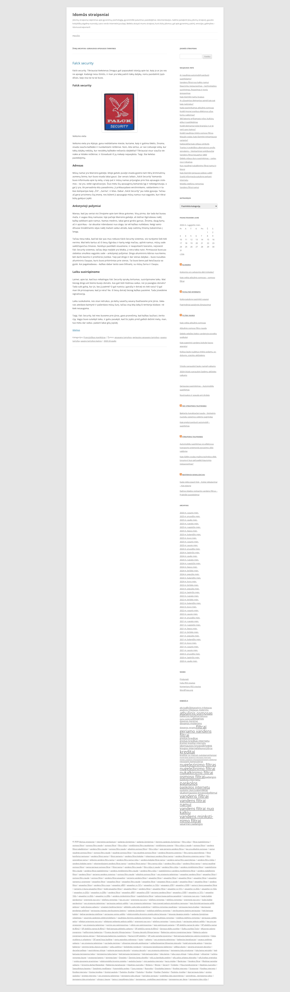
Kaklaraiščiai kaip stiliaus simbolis (194, 144)
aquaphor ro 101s (195, 892)
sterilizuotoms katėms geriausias (186, 910)
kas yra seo (124, 899)
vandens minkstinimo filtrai (196, 818)
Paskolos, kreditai (178, 972)
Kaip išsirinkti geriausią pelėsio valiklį (196, 172)
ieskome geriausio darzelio (118, 950)
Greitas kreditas (96, 972)
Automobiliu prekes (121, 968)
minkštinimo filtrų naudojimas (141, 845)
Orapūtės (123, 957)
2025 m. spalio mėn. (188, 520)
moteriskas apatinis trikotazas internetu (195, 757)
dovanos (198, 719)
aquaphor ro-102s (151, 885)
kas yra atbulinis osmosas (196, 849)
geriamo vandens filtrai (195, 733)
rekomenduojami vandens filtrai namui (110, 863)
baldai (205, 716)
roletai (204, 790)
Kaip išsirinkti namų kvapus (192, 96)
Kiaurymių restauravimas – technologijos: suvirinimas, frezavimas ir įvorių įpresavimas (198, 90)
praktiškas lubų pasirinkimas (172, 975)
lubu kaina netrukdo (203, 950)
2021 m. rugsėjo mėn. (189, 621)
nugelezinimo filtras (198, 764)
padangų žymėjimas (126, 841)
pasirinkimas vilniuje (96, 950)
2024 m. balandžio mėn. (190, 578)
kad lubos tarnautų (150, 975)
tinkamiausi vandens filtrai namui (159, 856)
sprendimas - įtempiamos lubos (199, 975)
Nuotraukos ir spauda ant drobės (195, 395)
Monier (158, 964)
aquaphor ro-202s (192, 888)
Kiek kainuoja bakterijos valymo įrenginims (191, 936)
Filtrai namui (188, 315)
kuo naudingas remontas (163, 917)
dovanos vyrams (188, 727)
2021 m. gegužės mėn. (189, 635)
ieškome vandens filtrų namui (102, 860)
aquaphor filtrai (209, 874)
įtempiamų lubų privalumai (83, 979)
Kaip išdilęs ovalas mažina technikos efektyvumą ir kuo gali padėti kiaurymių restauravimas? (198, 460)
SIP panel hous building (102, 939)
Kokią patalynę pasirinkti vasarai (194, 299)
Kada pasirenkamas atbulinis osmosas (197, 107)
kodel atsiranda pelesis (193, 943)
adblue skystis (180, 946)
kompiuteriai (206, 748)
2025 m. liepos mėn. (188, 530)
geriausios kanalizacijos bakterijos (157, 946)
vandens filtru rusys (102, 885)
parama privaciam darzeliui (199, 946)
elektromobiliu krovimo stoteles (113, 961)
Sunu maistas (137, 968)
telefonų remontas (110, 899)
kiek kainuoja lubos (150, 954)
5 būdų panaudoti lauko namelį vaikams (198, 366)
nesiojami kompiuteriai (191, 761)
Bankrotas (182, 961)
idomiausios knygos (191, 745)
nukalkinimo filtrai (196, 772)
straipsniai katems (96, 957)
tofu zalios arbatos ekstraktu (185, 957)
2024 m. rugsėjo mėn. (189, 559)
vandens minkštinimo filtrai (191, 867)
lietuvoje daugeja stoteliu (179, 914)
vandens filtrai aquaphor (115, 878)
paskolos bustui (135, 961)
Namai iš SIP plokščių (137, 936)
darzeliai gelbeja (79, 950)
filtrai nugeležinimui (201, 841)
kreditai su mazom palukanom (195, 755)
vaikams (148, 939)
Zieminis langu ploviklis (138, 957)
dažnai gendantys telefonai (91, 914)
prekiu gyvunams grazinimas (86, 961)
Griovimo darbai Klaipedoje (92, 964)
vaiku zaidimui (116, 946)
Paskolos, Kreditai (127, 972)
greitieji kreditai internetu (193, 743)
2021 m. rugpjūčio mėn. (190, 625)
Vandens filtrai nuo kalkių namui (194, 82)
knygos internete (190, 748)
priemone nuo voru (191, 896)
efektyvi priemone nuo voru (90, 921)
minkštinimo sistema (164, 845)
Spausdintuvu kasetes (81, 968)
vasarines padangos (191, 824)
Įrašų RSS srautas (187, 682)
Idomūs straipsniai (90, 14)
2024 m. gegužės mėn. (189, 574)
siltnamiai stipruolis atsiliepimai (135, 943)
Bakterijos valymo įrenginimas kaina (176, 932)
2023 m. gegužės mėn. (189, 588)
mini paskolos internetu (153, 961)
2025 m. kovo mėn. (188, 538)
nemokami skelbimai (208, 760)
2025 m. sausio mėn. (189, 545)
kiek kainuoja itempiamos (129, 954)
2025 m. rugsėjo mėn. (189, 523)
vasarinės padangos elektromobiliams (100, 917)
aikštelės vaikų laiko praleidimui (137, 907)
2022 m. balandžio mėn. (190, 603)
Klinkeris (186, 265)
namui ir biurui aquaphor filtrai (204, 885)
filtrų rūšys (186, 841)
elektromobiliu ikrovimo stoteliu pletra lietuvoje (147, 914)
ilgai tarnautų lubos (196, 972)
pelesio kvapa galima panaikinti (168, 896)
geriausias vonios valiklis (115, 914)
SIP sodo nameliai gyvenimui (160, 936)
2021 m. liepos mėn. (188, 628)
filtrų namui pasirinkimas (194, 852)
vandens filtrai (194, 796)
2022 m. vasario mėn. (189, 610)
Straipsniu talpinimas (192, 437)
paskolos (189, 783)
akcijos (189, 707)
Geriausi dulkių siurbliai (170, 928)
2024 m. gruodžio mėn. (190, 549)
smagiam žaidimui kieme (111, 907)
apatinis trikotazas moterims (194, 709)
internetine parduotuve (106, 841)
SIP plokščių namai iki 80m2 (93, 928)
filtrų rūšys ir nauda (183, 845)
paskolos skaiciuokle (190, 790)
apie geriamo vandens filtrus (172, 849)
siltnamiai (205, 954)
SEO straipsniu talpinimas (194, 406)
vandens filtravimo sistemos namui (190, 856)
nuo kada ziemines (112, 943)
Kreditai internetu (180, 968)
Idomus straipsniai (87, 841)
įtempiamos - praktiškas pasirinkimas (151, 979)
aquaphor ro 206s (102, 896)
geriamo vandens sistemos (104, 874)
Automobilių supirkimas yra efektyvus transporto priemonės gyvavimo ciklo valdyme (197, 448)
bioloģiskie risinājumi (132, 946)
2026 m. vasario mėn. (189, 512)
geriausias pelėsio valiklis (117, 903)
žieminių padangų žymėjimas (168, 841)
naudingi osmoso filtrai (122, 852)
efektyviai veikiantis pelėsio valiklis (118, 921)
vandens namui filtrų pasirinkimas (181, 860)
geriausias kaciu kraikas (189, 907)
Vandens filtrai (194, 961)
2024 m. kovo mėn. (188, 581)
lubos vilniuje (193, 954)
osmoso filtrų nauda (94, 845)
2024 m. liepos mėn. (188, 567)
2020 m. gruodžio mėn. (190, 654)
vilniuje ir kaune (103, 979)
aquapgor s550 (167, 885)
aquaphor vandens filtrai (190, 874)
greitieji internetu (89, 975)
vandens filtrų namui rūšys (127, 860)
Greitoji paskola (111, 972)
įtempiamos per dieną (178, 979)
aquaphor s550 (143, 892)
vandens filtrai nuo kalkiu (197, 810)
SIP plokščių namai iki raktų (188, 925)
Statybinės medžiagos (102, 968)
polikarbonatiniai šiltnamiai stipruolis (165, 943)
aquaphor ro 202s (86, 896)
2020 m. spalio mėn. (188, 661)
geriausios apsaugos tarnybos (146, 337)
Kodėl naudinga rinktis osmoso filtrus (196, 133)
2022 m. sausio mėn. (189, 614)
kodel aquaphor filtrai (113, 888)
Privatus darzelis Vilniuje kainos (118, 932)
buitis (141, 939)
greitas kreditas (189, 738)
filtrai (201, 727)
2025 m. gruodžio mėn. (190, 516)
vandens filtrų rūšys (172, 863)
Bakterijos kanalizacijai (193, 475)
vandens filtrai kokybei (134, 856)
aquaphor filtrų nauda (131, 881)
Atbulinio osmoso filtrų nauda (193, 328)
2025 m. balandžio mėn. (190, 534)
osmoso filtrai (192, 776)
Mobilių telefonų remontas (192, 183)
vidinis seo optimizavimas (141, 925)
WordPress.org (186, 690)
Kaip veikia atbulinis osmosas (193, 322)
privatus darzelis (139, 950)
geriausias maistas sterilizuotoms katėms (108, 910)
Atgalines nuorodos (135, 964)
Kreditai (149, 972)
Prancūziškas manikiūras (95, 337)
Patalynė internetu (191, 292)
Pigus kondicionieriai (189, 964)
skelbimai (211, 792)
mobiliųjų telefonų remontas (159, 910)
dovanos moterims (191, 723)
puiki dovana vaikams (90, 907)
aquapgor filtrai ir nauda (167, 881)
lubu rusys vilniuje (178, 954)
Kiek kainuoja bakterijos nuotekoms (111, 936)
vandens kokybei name (82, 863)
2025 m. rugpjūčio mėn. (190, 527)
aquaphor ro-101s (134, 885)
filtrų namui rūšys (155, 863)
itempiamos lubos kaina (107, 954)
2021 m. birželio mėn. (189, 632)
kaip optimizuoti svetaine (164, 925)
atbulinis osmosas (196, 713)
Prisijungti (184, 679)
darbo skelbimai (186, 719)
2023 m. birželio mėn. (189, 585)
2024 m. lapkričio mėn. (190, 552)
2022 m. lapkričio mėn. (190, 592)
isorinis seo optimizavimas (117, 925)
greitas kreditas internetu (194, 741)
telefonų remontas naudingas (164, 907)
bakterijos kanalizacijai (191, 716)
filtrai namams (117, 856)
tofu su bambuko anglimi (160, 957)
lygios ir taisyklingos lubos (123, 979)
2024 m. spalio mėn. (188, 556)
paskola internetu (190, 779)
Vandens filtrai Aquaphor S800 (193, 154)
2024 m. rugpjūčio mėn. (190, 563)
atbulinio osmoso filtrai (137, 849)
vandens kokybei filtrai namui (153, 860)
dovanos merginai (189, 721)
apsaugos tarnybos (123, 337)
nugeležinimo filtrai (197, 768)
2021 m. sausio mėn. (189, 650)
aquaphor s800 (118, 885)
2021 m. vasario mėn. (189, 646)
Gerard (166, 964)
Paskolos (140, 972)
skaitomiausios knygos (193, 792)
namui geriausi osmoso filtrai (98, 867)
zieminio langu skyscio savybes (95, 946)
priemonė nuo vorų (92, 899)
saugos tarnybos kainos (91, 341)
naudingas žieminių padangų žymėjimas (134, 917)
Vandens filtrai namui (189, 187)
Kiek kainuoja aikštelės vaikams (120, 928)
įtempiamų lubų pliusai (130, 975)
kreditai (187, 752)
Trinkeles (174, 964)
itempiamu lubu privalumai (182, 950)
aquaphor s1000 (182, 885)
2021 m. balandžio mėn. (190, 639)
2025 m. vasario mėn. (189, 541)
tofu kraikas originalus (207, 957)
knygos (207, 746)
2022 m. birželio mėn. (189, 599)
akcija (182, 707)
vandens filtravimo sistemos (170, 852)
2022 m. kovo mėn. (188, 606)
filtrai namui (117, 867)
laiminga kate (111, 957)
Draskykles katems (163, 968)
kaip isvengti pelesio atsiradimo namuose (170, 903)
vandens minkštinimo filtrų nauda (124, 870)
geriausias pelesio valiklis (194, 921)
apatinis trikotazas (202, 707)
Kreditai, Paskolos (161, 972)
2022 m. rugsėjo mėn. (189, 596)
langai (213, 755)
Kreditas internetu (207, 968)
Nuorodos (149, 968)
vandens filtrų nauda (98, 849)
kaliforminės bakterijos (93, 932)
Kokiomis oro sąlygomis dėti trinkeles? (197, 272)
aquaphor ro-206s (98, 892)
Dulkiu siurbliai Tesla (190, 928)
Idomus (76, 330)
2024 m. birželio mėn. (189, 570)
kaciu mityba (170, 961)
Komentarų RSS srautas (190, 686)
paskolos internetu (195, 787)
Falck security (82, 63)
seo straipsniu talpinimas (167, 874)
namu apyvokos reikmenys (125, 939)
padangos (210, 777)
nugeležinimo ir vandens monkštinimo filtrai (177, 870)
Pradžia (76, 36)
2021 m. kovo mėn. (188, 643)
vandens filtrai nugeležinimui (96, 870)
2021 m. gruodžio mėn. (190, 617)
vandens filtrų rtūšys (205, 860)
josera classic (176, 921)
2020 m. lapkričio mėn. (190, 657)
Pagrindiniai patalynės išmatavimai (195, 304)
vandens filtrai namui (193, 802)
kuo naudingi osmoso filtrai (145, 852)
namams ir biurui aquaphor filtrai (88, 888)
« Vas (182, 254)
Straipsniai (193, 968)
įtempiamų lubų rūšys (198, 979)
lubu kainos (164, 954)
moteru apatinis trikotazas (190, 760)
